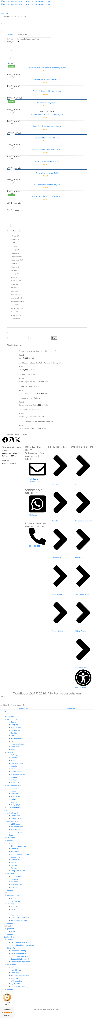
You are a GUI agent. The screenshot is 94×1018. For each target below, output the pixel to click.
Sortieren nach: (13, 39)
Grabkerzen (15, 816)
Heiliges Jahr (14, 267)
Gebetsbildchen (17, 876)
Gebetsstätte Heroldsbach (21, 956)
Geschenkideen (15, 260)
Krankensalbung (17, 744)
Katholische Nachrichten (20, 975)
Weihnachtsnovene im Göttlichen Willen (47, 149)
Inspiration (11, 964)
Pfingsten (13, 288)
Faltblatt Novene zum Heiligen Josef (47, 184)
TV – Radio (11, 904)
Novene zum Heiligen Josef (47, 103)
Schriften (10, 873)
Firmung (14, 741)
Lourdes (14, 802)
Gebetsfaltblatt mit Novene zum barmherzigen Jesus (47, 67)
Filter (54, 338)
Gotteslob (14, 849)
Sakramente (14, 298)
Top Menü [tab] (71, 708)
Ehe (12, 736)
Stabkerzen (15, 829)
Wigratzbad (15, 796)
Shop (6, 714)
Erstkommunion (17, 738)
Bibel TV (14, 906)
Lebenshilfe (15, 857)
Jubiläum (10, 929)
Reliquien (13, 291)
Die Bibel (14, 967)
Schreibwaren (16, 884)
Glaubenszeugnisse (18, 846)
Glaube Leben (9, 937)
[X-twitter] (17, 440)
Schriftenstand (15, 308)
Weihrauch (14, 319)
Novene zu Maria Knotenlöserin (47, 161)
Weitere (10, 752)
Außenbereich (12, 813)
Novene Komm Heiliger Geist (47, 173)
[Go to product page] (12, 354)
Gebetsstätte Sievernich (20, 959)
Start (5, 711)
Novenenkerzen (17, 827)
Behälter (13, 239)
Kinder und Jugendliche (20, 854)
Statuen (13, 312)
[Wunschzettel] (3, 24)
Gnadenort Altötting (18, 951)
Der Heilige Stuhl (17, 973)
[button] (4, 13)
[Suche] (25, 16)
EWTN (13, 909)
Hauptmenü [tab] (23, 708)
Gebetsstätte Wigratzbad (20, 962)
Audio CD (14, 898)
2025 (13, 931)
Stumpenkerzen (17, 832)
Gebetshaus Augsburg (19, 986)
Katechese (15, 851)
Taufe (13, 749)
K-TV (12, 912)
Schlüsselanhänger (16, 301)
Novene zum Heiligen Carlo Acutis (47, 79)
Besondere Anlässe (14, 719)
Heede (13, 791)
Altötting (14, 788)
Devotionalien (9, 716)
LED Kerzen (15, 824)
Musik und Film (13, 895)
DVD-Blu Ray (16, 901)
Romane (14, 868)
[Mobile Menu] (2, 7)
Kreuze (13, 277)
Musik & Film (14, 281)
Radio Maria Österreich (20, 918)
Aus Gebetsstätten (14, 785)
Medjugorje (15, 805)
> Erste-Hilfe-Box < (14, 807)
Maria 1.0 (14, 978)
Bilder (12, 246)
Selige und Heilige (18, 871)
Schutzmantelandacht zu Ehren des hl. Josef (47, 114)
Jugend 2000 (16, 984)
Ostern (13, 284)
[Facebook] (5, 440)
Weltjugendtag (16, 981)
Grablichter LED (17, 818)
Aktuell (10, 940)
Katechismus (16, 970)
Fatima (13, 799)
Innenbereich (12, 821)
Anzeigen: (10, 42)
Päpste (13, 862)
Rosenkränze (14, 295)
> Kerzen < (11, 835)
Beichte (14, 733)
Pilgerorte (14, 865)
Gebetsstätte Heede (18, 953)
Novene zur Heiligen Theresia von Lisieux (47, 196)
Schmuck (13, 305)
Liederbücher (16, 860)
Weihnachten (14, 315)
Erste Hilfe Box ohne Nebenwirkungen (47, 91)
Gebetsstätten (15, 257)
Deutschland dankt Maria (20, 942)
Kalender (13, 270)
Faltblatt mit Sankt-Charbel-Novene (47, 138)
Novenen (14, 882)
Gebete (14, 843)
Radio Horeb (16, 915)
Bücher (13, 250)
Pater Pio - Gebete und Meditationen (47, 126)
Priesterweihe (16, 747)
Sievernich (15, 794)
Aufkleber (13, 236)
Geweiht (13, 264)
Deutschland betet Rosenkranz (23, 945)
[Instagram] (11, 440)
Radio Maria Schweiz (19, 920)
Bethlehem (14, 243)
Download (14, 253)
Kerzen (13, 274)
